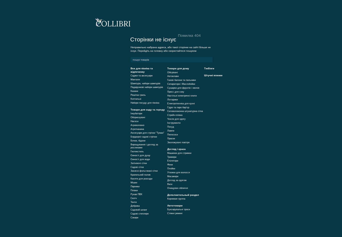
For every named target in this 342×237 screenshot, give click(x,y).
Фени (170, 164)
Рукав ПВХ (136, 194)
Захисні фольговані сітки (144, 170)
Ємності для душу (140, 155)
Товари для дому (178, 68)
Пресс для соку (175, 91)
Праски (171, 138)
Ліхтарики (172, 99)
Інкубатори (136, 113)
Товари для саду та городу (148, 109)
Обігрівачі (172, 72)
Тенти (134, 202)
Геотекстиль (137, 151)
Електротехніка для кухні (181, 103)
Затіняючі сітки (139, 163)
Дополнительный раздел (183, 194)
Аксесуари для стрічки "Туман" (147, 132)
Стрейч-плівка (174, 115)
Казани (134, 91)
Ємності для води (140, 159)
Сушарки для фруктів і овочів (183, 88)
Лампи (170, 130)
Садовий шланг (139, 209)
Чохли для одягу (176, 119)
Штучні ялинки (213, 75)
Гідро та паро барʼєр (178, 107)
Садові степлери (140, 213)
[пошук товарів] (210, 59)
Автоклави (173, 76)
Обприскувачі (138, 117)
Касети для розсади (141, 178)
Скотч (134, 198)
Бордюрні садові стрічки (144, 136)
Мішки (134, 182)
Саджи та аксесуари (141, 75)
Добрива (135, 205)
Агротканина (137, 129)
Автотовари (175, 205)
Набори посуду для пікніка (145, 102)
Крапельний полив (141, 174)
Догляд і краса (176, 149)
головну (158, 50)
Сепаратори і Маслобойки (181, 84)
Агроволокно (137, 125)
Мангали (135, 79)
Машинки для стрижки (179, 153)
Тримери (171, 157)
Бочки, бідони (138, 140)
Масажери (172, 176)
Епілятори (172, 160)
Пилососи (172, 134)
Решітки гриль (138, 95)
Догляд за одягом (176, 180)
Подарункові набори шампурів (147, 87)
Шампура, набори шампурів (145, 83)
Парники (135, 186)
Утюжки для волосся (178, 172)
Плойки (171, 168)
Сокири (134, 217)
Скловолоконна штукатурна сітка (185, 111)
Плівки (134, 190)
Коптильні (136, 99)
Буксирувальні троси (178, 209)
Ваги (169, 184)
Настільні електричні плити (182, 95)
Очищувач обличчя (177, 188)
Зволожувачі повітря (178, 142)
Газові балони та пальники (181, 80)
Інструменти (173, 123)
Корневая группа (176, 198)
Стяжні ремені (174, 213)
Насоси (134, 121)
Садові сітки (137, 167)
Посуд (170, 126)
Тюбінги (209, 68)
